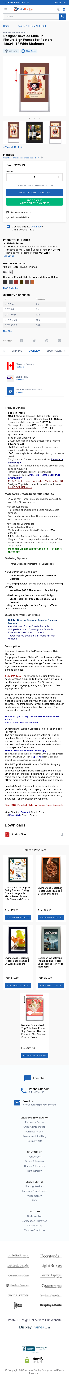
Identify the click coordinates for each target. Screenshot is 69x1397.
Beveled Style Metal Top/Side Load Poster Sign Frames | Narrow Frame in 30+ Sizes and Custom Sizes (34, 1031)
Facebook (12, 1384)
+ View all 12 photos (14, 147)
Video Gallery (34, 1196)
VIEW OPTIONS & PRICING (18, 918)
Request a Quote (34, 1122)
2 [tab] (34, 118)
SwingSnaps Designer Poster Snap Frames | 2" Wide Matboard (50, 891)
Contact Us (60, 2)
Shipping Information (34, 1127)
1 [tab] (29, 118)
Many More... (11, 288)
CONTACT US (34, 1152)
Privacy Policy (34, 1225)
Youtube (57, 1384)
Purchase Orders (34, 1131)
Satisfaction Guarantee (34, 1221)
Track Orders (35, 1156)
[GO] (62, 16)
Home (6, 26)
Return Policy (34, 1171)
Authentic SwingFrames (34, 1191)
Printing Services (35, 1186)
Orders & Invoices (34, 1161)
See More (8, 256)
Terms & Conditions (34, 1230)
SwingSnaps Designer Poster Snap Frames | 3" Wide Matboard (17, 961)
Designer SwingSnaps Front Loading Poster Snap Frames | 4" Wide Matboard (50, 962)
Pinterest (34, 1384)
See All (7, 331)
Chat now (35, 226)
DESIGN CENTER (34, 1182)
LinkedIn (46, 1384)
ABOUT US (34, 1211)
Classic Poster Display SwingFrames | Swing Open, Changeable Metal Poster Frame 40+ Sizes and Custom (17, 893)
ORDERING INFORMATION (34, 1117)
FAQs (34, 1200)
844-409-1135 (21, 2)
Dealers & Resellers (34, 1166)
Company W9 (34, 1141)
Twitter (23, 1384)
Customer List (34, 1216)
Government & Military (34, 1136)
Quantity (9, 171)
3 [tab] (39, 118)
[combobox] (34, 16)
